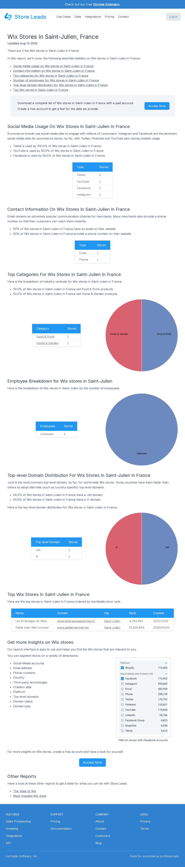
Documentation (61, 828)
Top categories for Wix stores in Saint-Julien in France (50, 75)
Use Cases (63, 16)
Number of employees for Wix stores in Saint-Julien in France (56, 80)
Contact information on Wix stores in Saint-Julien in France (54, 71)
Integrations (93, 16)
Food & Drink (45, 336)
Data (78, 16)
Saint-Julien (112, 621)
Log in (173, 16)
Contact (123, 16)
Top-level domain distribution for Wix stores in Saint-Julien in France (60, 85)
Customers (102, 836)
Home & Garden (47, 343)
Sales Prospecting (18, 821)
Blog (98, 843)
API (8, 843)
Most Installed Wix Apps (29, 796)
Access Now (157, 106)
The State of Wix (24, 791)
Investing (12, 828)
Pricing (109, 16)
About (99, 821)
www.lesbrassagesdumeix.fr (76, 621)
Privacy (145, 821)
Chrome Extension (106, 4)
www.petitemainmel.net (73, 627)
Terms (144, 828)
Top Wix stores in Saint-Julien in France (40, 90)
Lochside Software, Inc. (22, 856)
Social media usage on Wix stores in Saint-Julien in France (53, 66)
